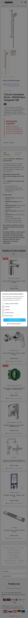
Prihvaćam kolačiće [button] (14, 320)
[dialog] (14, 308)
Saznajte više (17, 300)
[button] (14, 324)
